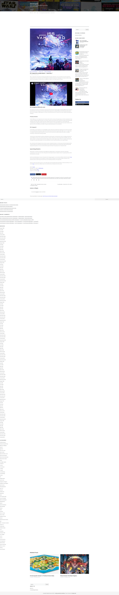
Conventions (2, 466)
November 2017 (2, 396)
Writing (1, 547)
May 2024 (1, 267)
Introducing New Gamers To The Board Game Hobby (9, 204)
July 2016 (1, 422)
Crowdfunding (2, 471)
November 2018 (2, 376)
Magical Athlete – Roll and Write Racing (25, 216)
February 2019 (2, 371)
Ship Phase (42, 178)
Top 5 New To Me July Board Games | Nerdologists (8, 216)
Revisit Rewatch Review (4, 519)
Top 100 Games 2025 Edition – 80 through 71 (30, 223)
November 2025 (2, 238)
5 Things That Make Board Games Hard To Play (8, 208)
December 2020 (2, 335)
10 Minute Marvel (3, 442)
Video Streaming (47, 71)
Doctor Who (2, 480)
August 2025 (2, 242)
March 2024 (2, 270)
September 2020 (3, 340)
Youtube (69, 178)
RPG (0, 521)
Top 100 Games (2, 539)
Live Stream (61, 177)
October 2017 (2, 397)
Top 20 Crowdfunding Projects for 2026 (27, 219)
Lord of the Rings (3, 498)
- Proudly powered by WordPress (59, 593)
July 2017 (1, 402)
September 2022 (3, 300)
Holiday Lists (2, 491)
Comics (1, 465)
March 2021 (2, 330)
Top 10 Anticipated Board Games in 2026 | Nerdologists (9, 219)
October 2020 (2, 338)
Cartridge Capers (3, 462)
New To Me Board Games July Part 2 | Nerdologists (8, 218)
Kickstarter (2, 493)
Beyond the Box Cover (4, 453)
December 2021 (2, 315)
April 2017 (1, 407)
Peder (33, 74)
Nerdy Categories (52, 9)
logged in (37, 191)
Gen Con (1, 488)
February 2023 (2, 292)
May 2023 (1, 287)
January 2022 (2, 313)
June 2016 (1, 424)
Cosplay (1, 470)
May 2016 (1, 425)
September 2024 (3, 261)
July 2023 (1, 284)
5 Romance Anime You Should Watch (6, 211)
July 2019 (1, 363)
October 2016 (2, 417)
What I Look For (2, 545)
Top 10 (1, 536)
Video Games (2, 542)
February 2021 (2, 331)
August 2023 (2, 282)
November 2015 (2, 435)
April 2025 (1, 249)
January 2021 (2, 333)
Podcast (31, 9)
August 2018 (2, 381)
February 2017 (2, 410)
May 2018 (1, 386)
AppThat (1, 448)
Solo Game (56, 178)
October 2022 (2, 298)
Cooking (1, 468)
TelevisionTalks (2, 532)
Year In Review (2, 549)
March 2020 (2, 349)
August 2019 (2, 361)
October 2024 (2, 259)
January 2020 (2, 353)
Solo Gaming (61, 178)
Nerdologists (34, 4)
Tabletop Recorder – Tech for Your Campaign (84, 45)
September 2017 (3, 399)
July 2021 (1, 323)
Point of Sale (2, 514)
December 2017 (2, 394)
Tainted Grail (65, 178)
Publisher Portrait (3, 516)
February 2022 (2, 312)
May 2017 (1, 405)
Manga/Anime (2, 501)
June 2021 (1, 325)
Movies (1, 508)
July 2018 (1, 382)
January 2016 (2, 432)
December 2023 (2, 275)
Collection (2, 463)
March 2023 (2, 290)
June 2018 (1, 384)
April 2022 (1, 308)
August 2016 (2, 420)
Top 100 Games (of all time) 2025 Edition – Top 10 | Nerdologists (11, 221)
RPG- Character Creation (4, 522)
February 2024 (2, 272)
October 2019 (2, 358)
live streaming (65, 177)
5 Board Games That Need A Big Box (6, 206)
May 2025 (1, 247)
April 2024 (1, 269)
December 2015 (2, 433)
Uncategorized (2, 541)
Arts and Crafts (2, 450)
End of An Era (2, 485)
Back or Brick (2, 452)
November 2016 (2, 415)
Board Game (40, 177)
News (1, 509)
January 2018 (2, 392)
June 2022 (1, 305)
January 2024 (2, 274)
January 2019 (2, 373)
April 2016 (1, 427)
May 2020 (1, 346)
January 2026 (2, 234)
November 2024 (2, 257)
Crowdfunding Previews (34, 589)
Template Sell (73, 593)
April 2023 (1, 289)
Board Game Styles (3, 458)
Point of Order (2, 513)
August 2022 (2, 302)
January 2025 (2, 254)
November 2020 (2, 336)
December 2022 (2, 295)
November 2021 (2, 317)
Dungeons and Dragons (4, 483)
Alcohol (1, 447)
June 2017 (1, 404)
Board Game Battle (3, 455)
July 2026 (1, 229)
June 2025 (1, 246)
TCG (1, 529)
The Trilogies (2, 534)
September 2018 (3, 379)
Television (1, 531)
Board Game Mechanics (4, 457)
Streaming (44, 9)
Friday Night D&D (3, 486)
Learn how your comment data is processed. (50, 196)
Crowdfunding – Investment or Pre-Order (64, 184)
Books (1, 460)
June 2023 (1, 285)
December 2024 (2, 256)
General (1, 489)
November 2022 (2, 297)
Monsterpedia (2, 506)
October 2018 (2, 377)
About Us (59, 9)
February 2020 (2, 351)
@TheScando (41, 168)
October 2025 (2, 239)
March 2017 (2, 409)
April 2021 (1, 328)
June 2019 (1, 364)
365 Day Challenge (3, 445)
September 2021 (3, 320)
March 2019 (2, 369)
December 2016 (2, 414)
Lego (1, 494)
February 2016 (2, 430)
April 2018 (1, 387)
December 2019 (2, 354)
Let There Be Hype (3, 496)
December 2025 (2, 236)
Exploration (52, 177)
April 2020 (1, 348)
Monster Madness (3, 504)
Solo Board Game (52, 178)
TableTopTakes (2, 527)
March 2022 (2, 310)
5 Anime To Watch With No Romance (6, 209)
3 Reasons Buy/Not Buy (4, 443)
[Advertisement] (59, 20)
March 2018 (2, 389)
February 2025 (2, 252)
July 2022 (1, 303)
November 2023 (2, 277)
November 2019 (2, 356)
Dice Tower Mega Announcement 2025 (84, 41)
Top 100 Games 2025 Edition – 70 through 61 (30, 221)
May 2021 (1, 326)
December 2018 (2, 374)
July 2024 (1, 264)
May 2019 (1, 366)
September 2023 (3, 280)
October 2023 (2, 279)
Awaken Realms (35, 177)
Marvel (1, 503)
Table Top (37, 9)
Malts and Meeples (33, 71)
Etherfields (48, 177)
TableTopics (2, 526)
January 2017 (2, 412)
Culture (1, 475)
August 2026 (2, 228)
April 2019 (1, 368)
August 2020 (2, 341)
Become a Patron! (78, 35)
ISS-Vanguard (57, 177)
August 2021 (2, 321)
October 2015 (2, 437)
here (71, 157)
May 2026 (1, 233)
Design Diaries (2, 478)
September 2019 (3, 359)
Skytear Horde (46, 178)
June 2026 (1, 231)
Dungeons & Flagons (3, 481)
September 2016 (3, 419)
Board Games (44, 177)
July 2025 (1, 244)
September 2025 (3, 241)
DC (0, 476)
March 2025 (2, 251)
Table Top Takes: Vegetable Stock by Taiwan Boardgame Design (38, 185)
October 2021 (2, 318)
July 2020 (1, 343)
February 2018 (2, 391)
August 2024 (2, 262)
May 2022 (1, 307)
